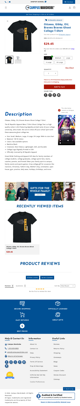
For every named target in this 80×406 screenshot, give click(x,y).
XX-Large (60, 62)
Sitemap (57, 379)
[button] (6, 7)
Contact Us (34, 348)
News (56, 366)
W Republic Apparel (55, 20)
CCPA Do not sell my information (37, 376)
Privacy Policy (35, 357)
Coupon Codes (59, 370)
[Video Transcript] (63, 117)
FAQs (32, 353)
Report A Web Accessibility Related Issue (56, 402)
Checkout (70, 2)
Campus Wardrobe (17, 393)
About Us (33, 344)
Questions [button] (19, 286)
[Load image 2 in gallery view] (18, 60)
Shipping (57, 353)
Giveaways (57, 357)
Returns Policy (59, 348)
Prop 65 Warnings (36, 366)
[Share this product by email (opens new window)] (58, 95)
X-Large (49, 62)
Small (48, 58)
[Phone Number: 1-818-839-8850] (6, 2)
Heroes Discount (60, 375)
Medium (58, 58)
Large (68, 58)
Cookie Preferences (37, 382)
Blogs (56, 362)
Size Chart (69, 68)
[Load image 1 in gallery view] (9, 60)
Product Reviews (40, 264)
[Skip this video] (60, 117)
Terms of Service (36, 362)
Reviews (57, 344)
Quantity (47, 69)
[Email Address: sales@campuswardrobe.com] (10, 2)
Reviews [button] (8, 286)
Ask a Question (48, 277)
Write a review (33, 277)
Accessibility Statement (38, 370)
